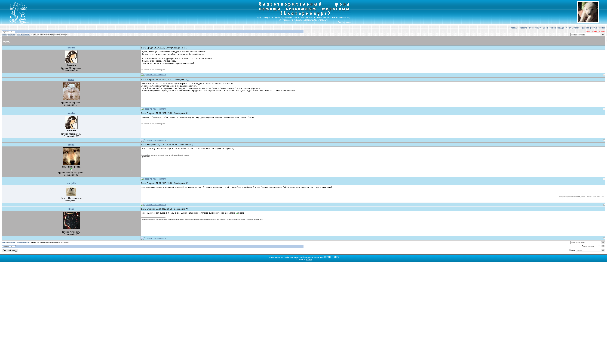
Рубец (34, 34)
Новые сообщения (558, 28)
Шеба (71, 209)
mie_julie (71, 183)
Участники (574, 28)
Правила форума (589, 28)
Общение (11, 34)
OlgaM (71, 144)
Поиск (602, 28)
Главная (514, 28)
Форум (4, 34)
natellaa (71, 48)
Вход (545, 28)
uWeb (309, 259)
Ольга (71, 79)
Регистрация (535, 28)
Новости (523, 28)
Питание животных (23, 34)
